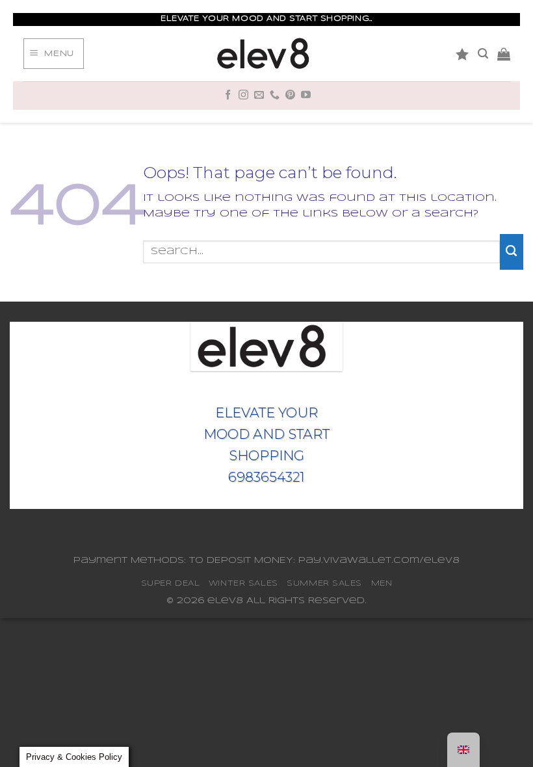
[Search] (483, 53)
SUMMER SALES (324, 583)
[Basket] (503, 54)
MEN (382, 583)
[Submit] (511, 251)
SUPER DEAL (170, 583)
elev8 (225, 601)
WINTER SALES (243, 583)
